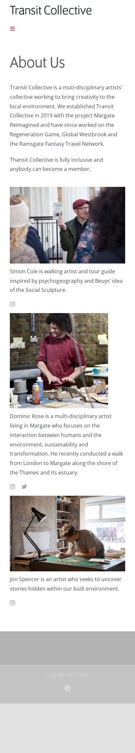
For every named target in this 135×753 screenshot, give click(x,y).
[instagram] (12, 304)
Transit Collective (51, 11)
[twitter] (24, 486)
